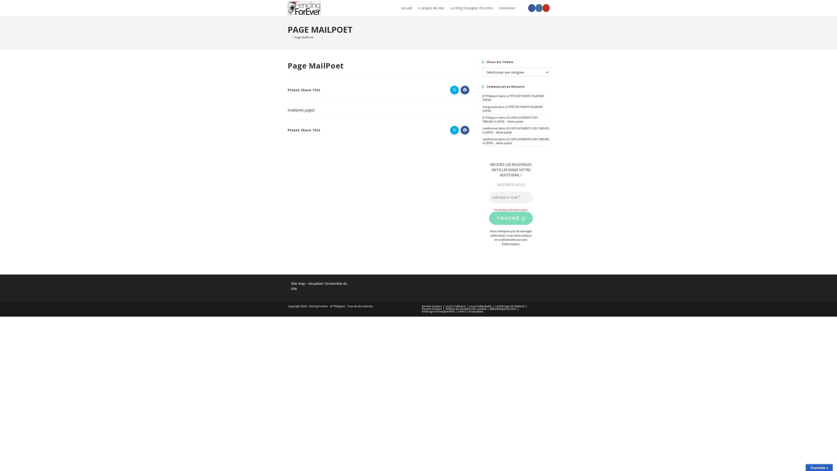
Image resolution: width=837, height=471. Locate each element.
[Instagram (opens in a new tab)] (539, 8)
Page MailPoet (303, 37)
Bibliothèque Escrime (503, 309)
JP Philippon (490, 96)
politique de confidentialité (512, 238)
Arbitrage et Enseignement (438, 311)
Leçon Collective (456, 306)
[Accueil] (289, 37)
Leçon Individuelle (480, 306)
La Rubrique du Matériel (510, 306)
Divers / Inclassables (470, 311)
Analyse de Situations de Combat (466, 309)
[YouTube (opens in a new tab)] (546, 8)
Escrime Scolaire (432, 306)
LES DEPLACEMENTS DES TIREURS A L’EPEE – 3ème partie (510, 119)
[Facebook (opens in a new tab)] (531, 8)
